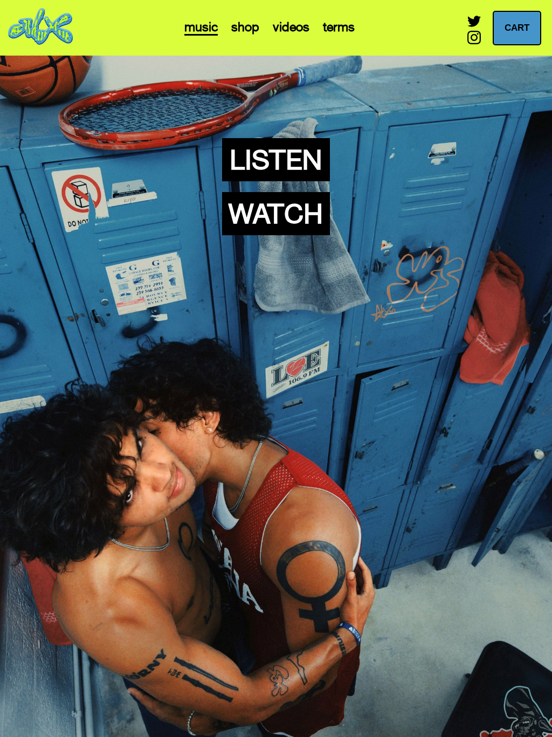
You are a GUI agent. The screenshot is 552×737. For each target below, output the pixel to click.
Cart (517, 28)
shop (245, 26)
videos (291, 26)
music (201, 26)
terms (339, 26)
